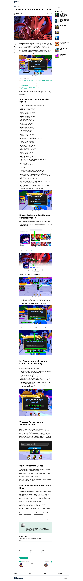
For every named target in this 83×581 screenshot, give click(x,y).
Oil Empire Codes (63, 25)
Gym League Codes (27, 514)
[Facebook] (65, 1)
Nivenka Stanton (19, 13)
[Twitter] (67, 1)
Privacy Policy (59, 573)
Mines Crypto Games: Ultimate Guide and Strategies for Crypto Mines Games (64, 15)
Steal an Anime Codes (38, 514)
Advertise (29, 573)
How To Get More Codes (43, 83)
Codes (15, 6)
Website (43, 550)
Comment (21, 540)
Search (68, 7)
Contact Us (44, 573)
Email (31, 550)
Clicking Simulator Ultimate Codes (63, 55)
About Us (15, 573)
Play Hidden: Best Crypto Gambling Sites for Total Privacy (64, 20)
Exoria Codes (62, 36)
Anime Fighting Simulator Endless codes (64, 43)
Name (20, 550)
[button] (68, 1)
